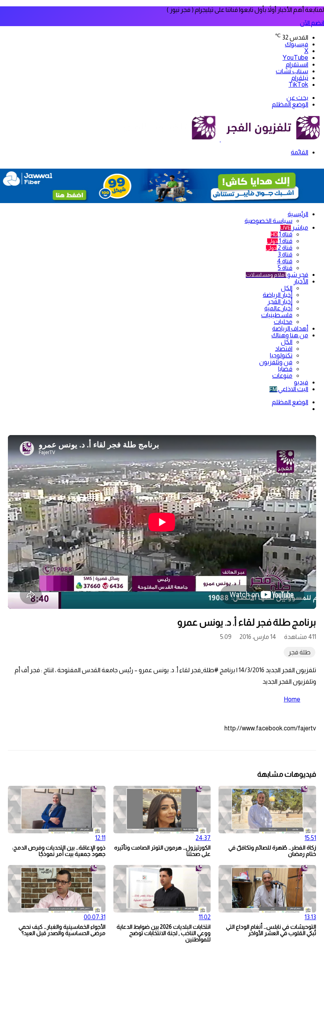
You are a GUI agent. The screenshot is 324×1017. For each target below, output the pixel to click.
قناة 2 (279, 247)
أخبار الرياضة (277, 294)
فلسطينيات (276, 315)
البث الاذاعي (288, 389)
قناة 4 (284, 261)
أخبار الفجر (279, 301)
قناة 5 (285, 267)
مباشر (294, 227)
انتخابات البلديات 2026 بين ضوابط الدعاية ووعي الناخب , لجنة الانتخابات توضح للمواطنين (164, 933)
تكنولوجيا (281, 355)
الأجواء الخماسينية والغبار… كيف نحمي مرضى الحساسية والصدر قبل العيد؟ (62, 930)
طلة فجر (299, 652)
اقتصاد (283, 348)
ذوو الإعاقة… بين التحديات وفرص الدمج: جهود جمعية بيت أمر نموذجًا (58, 850)
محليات (283, 321)
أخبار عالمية (278, 308)
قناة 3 (285, 254)
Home (292, 699)
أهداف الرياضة (290, 328)
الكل (286, 288)
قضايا (285, 368)
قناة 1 (281, 234)
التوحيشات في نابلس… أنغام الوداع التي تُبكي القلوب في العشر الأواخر (271, 930)
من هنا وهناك (289, 335)
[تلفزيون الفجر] (220, 139)
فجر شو (277, 274)
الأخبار (301, 281)
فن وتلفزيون (275, 362)
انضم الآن (312, 22)
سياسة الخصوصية (268, 220)
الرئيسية (298, 214)
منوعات (282, 375)
